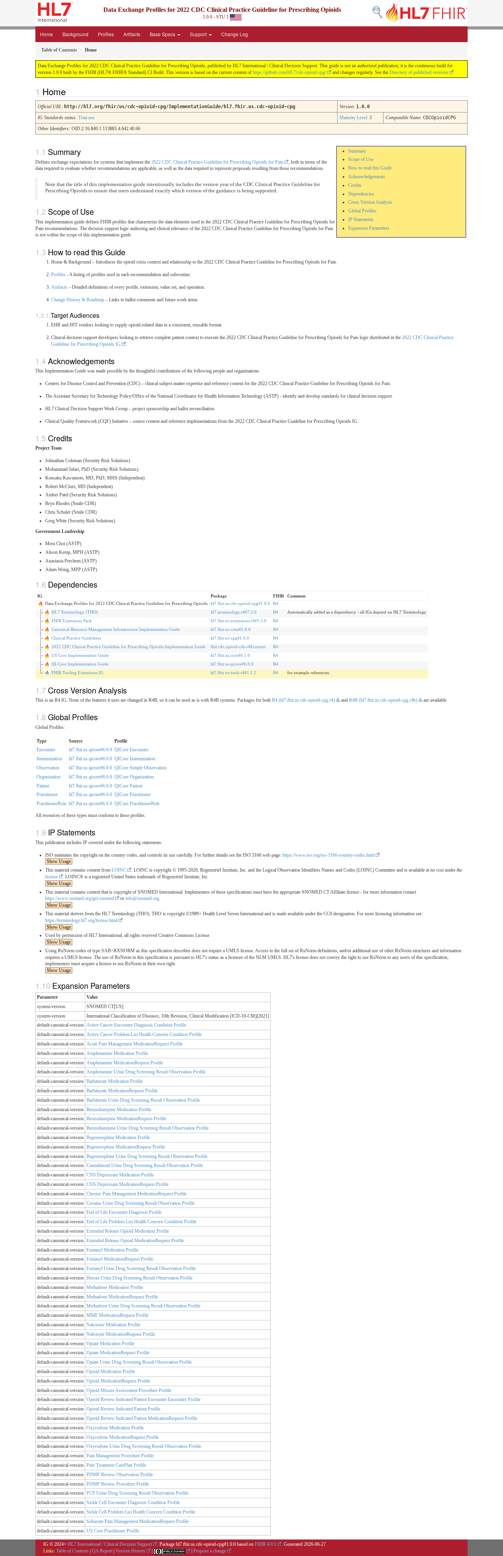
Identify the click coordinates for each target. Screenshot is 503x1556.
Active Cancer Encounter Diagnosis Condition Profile (136, 1025)
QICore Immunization (134, 758)
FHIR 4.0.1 (265, 1544)
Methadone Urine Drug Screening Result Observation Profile (143, 1306)
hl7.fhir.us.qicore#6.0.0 (232, 664)
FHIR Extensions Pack (71, 620)
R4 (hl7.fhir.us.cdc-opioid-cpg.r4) (303, 700)
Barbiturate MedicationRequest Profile (122, 1090)
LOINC (119, 870)
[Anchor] (70, 91)
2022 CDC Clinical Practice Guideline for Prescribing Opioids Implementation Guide (128, 646)
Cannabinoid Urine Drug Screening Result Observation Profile (144, 1165)
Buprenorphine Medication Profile (118, 1137)
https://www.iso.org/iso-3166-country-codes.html (328, 855)
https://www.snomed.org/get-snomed (79, 898)
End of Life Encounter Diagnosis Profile (124, 1212)
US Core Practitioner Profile (112, 1531)
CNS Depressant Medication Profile (120, 1175)
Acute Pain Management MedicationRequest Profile (134, 1044)
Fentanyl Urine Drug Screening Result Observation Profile (141, 1268)
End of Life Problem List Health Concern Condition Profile (141, 1221)
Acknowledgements (366, 176)
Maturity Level (353, 117)
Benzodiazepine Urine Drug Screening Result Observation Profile (147, 1128)
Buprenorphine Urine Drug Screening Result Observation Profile (146, 1156)
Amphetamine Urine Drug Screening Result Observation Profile (146, 1072)
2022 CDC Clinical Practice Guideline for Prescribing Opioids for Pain (217, 162)
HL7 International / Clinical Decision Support (110, 1544)
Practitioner (47, 794)
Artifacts (131, 34)
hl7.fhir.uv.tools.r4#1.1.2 (233, 672)
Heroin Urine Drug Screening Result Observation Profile (139, 1278)
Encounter (46, 749)
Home (46, 34)
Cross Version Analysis (370, 202)
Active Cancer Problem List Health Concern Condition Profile (144, 1034)
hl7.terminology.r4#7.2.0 (234, 612)
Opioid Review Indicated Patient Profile (123, 1409)
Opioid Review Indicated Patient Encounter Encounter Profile (143, 1399)
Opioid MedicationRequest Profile (118, 1381)
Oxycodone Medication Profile (115, 1428)
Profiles (106, 34)
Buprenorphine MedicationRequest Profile (125, 1147)
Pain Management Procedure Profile (120, 1455)
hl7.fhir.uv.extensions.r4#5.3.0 (238, 620)
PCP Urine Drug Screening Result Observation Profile (137, 1493)
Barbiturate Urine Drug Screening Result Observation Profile (143, 1100)
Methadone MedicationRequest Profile (122, 1297)
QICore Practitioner (132, 794)
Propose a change (209, 1551)
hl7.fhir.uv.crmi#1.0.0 (231, 629)
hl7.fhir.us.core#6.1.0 (230, 655)
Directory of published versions (418, 72)
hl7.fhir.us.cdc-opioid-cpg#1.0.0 (240, 603)
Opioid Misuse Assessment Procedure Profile (128, 1390)
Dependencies (361, 194)
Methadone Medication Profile (114, 1287)
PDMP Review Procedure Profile (117, 1484)
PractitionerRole (51, 803)
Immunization (49, 758)
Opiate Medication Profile (110, 1343)
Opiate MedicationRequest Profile (117, 1352)
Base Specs (163, 34)
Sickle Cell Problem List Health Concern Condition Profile (140, 1512)
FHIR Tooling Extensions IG (77, 672)
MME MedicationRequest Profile (117, 1315)
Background (75, 34)
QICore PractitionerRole (137, 803)
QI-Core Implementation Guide (79, 664)
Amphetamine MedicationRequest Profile (124, 1063)
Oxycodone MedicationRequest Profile (122, 1437)
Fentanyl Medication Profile (112, 1250)
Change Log (234, 34)
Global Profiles (362, 211)
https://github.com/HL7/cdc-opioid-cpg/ (289, 72)
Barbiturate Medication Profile (114, 1081)
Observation (48, 768)
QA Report (102, 1551)
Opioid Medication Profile (110, 1371)
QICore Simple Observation (140, 768)
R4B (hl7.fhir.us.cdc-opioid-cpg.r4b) (383, 700)
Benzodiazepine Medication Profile (118, 1109)
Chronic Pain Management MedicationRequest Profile (136, 1193)
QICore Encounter (131, 749)
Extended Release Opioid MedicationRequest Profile (135, 1240)
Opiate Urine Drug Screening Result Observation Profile (139, 1362)
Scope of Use (360, 159)
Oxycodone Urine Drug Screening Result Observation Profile (143, 1446)
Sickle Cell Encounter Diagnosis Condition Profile (133, 1502)
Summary (357, 151)
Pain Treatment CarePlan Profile (116, 1465)
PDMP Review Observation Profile (119, 1474)
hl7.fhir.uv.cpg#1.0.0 (230, 638)
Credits (355, 185)
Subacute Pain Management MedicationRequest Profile (137, 1521)
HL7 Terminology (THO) (74, 612)
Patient (43, 786)
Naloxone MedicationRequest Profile (120, 1334)
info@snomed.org (142, 898)
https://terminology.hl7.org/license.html (81, 920)
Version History (130, 1551)
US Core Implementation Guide (80, 655)
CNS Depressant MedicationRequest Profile (127, 1184)
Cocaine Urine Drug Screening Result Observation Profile (140, 1203)
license (51, 876)
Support (199, 34)
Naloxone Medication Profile (113, 1324)
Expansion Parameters (368, 228)
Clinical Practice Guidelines (76, 638)
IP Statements (361, 219)
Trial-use (86, 117)
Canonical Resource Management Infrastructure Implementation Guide (115, 629)
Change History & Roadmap (77, 299)
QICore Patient (128, 786)
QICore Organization (134, 777)
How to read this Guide (370, 168)
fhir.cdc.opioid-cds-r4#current (238, 646)
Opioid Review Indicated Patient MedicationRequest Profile (141, 1418)
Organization (49, 777)
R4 (275, 603)
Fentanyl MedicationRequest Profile (119, 1259)
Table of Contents (72, 1551)
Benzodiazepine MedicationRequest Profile (126, 1118)
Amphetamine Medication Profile (117, 1053)
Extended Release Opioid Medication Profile (127, 1231)
